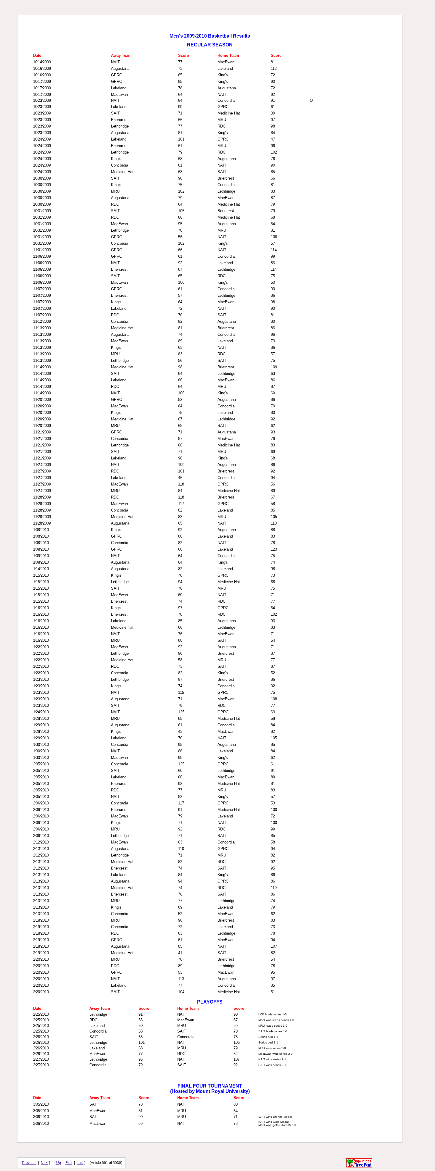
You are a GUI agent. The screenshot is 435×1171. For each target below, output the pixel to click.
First (68, 1163)
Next (44, 1163)
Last (80, 1163)
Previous (29, 1163)
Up (58, 1163)
